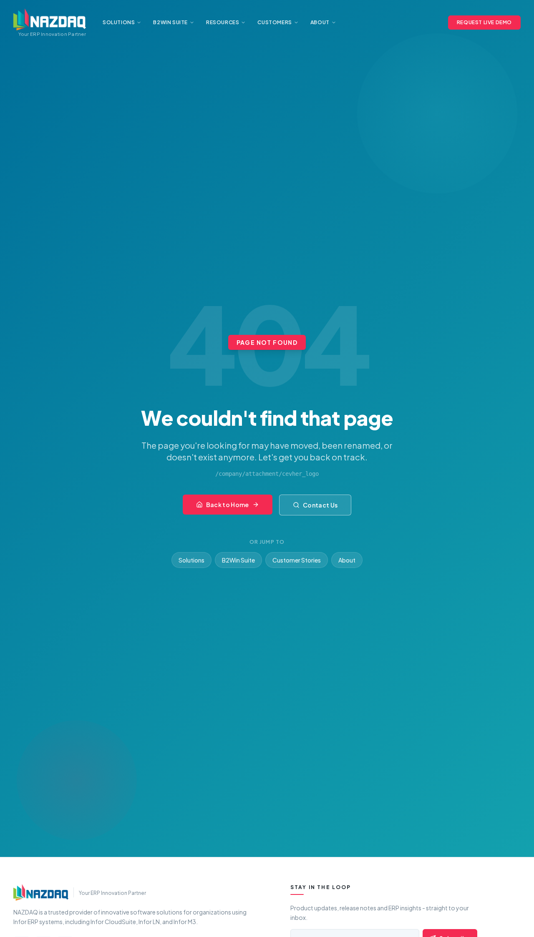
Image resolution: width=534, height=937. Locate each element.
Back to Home (227, 504)
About (346, 560)
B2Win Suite (238, 560)
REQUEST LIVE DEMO (484, 22)
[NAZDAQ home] (40, 892)
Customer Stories (296, 560)
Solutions (191, 560)
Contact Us (320, 505)
